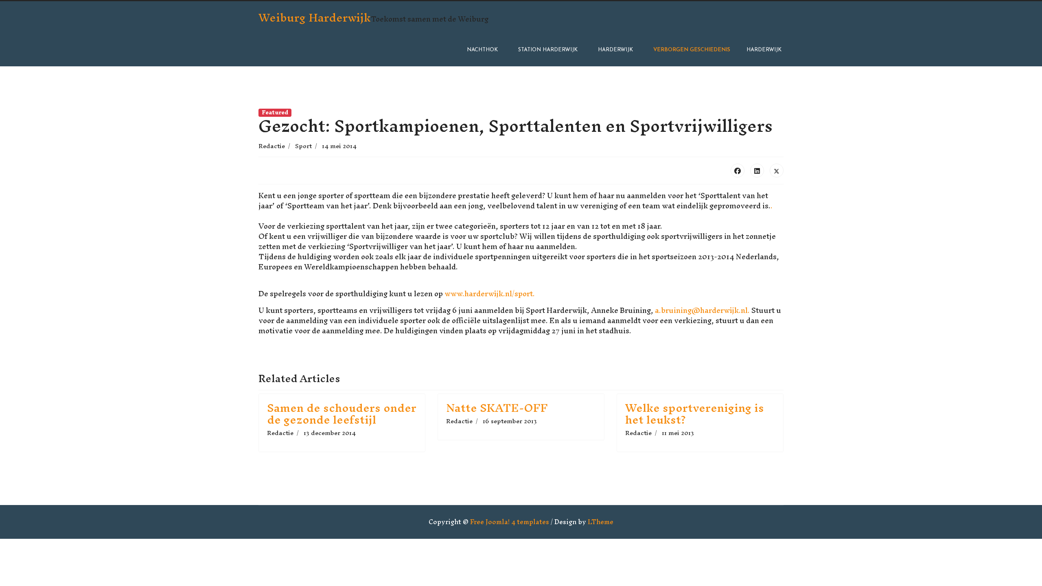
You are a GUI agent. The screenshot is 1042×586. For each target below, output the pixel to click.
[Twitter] (777, 170)
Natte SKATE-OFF (497, 407)
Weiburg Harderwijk (314, 17)
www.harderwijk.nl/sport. (489, 293)
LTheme (600, 521)
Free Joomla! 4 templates (509, 521)
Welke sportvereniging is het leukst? (694, 413)
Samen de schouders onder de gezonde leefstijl (341, 413)
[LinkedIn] (757, 170)
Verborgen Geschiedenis (691, 49)
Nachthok (482, 49)
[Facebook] (737, 170)
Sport (303, 146)
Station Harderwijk (548, 49)
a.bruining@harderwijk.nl (701, 310)
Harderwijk (615, 49)
